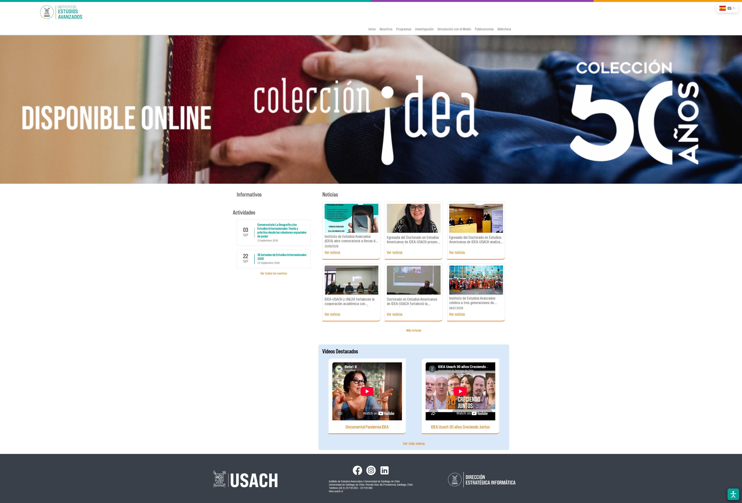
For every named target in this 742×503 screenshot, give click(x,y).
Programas (403, 29)
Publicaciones (484, 29)
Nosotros (386, 29)
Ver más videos (414, 444)
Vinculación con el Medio (454, 29)
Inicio (372, 29)
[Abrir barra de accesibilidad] (733, 494)
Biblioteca (504, 29)
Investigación (424, 29)
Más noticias (413, 330)
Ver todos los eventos (273, 273)
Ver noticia (332, 253)
